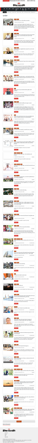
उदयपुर (18, 19)
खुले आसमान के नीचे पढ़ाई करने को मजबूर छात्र (21, 346)
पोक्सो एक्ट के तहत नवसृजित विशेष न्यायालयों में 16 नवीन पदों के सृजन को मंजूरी (24, 49)
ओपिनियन (32, 8)
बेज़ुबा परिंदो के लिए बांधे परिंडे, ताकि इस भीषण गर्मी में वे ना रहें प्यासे (23, 241)
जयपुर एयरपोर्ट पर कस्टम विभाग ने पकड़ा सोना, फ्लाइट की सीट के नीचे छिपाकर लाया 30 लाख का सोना (24, 397)
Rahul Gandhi (19, 12)
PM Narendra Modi (27, 12)
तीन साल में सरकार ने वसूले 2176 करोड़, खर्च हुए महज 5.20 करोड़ (24, 370)
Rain (23, 12)
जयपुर (17, 33)
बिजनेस (15, 251)
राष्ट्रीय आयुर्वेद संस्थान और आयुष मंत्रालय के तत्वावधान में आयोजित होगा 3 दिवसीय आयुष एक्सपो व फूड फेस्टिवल (23, 320)
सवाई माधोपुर (15, 306)
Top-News (18, 164)
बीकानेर (18, 262)
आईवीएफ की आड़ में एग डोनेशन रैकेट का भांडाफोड (22, 20)
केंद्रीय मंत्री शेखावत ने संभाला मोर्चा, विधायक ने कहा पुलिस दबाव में (24, 216)
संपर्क (5, 435)
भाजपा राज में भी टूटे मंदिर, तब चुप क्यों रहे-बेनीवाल (22, 227)
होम (4, 8)
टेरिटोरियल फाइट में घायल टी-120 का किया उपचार (22, 308)
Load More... (19, 421)
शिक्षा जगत (26, 9)
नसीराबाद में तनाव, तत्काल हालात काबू (20, 190)
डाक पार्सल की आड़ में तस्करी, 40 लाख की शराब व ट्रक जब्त (23, 129)
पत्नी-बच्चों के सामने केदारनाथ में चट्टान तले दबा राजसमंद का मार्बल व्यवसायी (24, 62)
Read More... (16, 30)
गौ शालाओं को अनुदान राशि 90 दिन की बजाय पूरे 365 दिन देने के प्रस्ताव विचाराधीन (23, 333)
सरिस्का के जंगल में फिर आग (18, 285)
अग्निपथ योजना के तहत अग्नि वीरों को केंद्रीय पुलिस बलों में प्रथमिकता (23, 90)
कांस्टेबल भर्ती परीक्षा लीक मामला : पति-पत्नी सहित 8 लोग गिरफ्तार (23, 155)
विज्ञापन (6, 434)
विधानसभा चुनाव (17, 9)
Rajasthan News (33, 12)
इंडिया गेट (36, 9)
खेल (20, 8)
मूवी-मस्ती (23, 9)
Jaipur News (14, 12)
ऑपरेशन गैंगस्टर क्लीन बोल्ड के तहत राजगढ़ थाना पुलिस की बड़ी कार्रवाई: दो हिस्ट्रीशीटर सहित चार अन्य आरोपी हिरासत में (24, 117)
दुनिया (10, 8)
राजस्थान (13, 8)
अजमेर (18, 188)
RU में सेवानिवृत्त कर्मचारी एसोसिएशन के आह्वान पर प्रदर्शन (23, 103)
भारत (7, 8)
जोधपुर (18, 214)
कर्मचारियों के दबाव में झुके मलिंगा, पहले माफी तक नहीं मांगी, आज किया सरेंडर (24, 166)
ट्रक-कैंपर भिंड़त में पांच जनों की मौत (19, 264)
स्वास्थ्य (29, 8)
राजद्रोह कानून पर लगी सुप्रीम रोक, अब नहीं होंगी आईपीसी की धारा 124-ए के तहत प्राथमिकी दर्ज (24, 177)
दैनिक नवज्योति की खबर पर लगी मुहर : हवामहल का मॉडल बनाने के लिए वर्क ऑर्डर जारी (24, 359)
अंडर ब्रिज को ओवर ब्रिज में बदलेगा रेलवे (20, 275)
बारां (17, 344)
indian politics (9, 12)
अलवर (17, 284)
